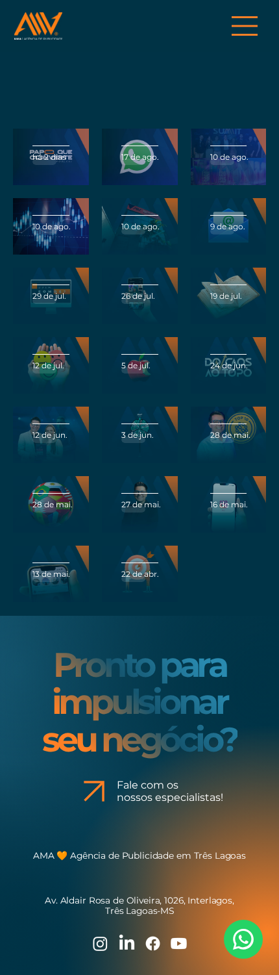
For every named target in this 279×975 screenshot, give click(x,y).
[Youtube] (178, 943)
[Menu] (245, 26)
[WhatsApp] (243, 939)
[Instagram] (100, 943)
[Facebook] (152, 943)
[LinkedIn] (126, 943)
